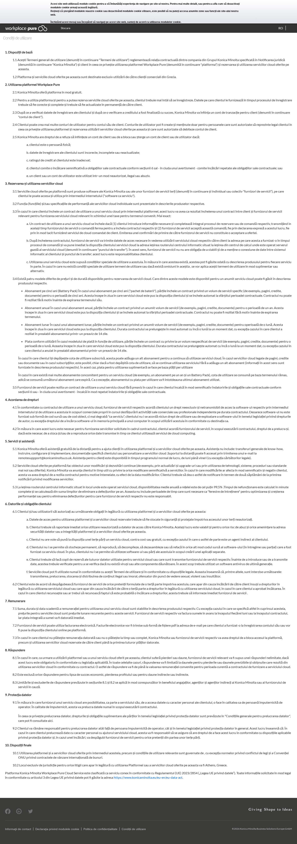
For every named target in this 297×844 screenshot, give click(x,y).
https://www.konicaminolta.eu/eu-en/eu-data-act (148, 777)
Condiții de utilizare (134, 829)
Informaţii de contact (18, 829)
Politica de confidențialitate (100, 829)
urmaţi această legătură (83, 7)
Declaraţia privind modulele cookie (57, 829)
